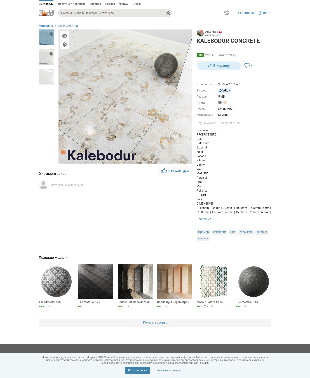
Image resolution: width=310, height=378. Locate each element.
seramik (262, 232)
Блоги (137, 4)
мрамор (203, 232)
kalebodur (219, 232)
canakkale (245, 232)
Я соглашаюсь (137, 370)
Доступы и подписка (72, 4)
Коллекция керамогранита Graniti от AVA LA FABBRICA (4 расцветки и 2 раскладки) (135, 302)
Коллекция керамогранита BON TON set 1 (174, 302)
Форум (123, 4)
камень (203, 238)
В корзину (221, 65)
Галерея (95, 4)
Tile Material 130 (50, 302)
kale (232, 232)
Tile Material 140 (247, 302)
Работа (110, 4)
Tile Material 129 (89, 302)
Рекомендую (178, 171)
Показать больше (155, 322)
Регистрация (246, 13)
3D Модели (46, 4)
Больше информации (169, 370)
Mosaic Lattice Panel (210, 302)
